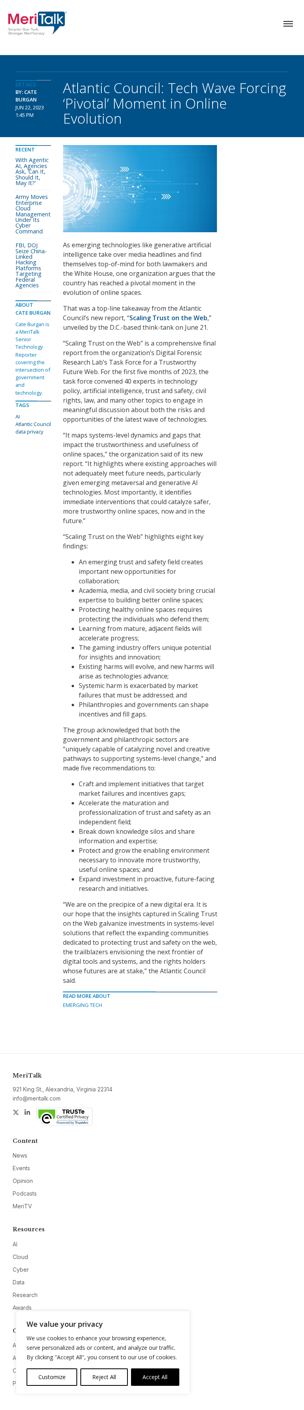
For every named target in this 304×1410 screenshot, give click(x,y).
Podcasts (25, 1193)
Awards (22, 1307)
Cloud (20, 1256)
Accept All (154, 1377)
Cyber (21, 1269)
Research (25, 1295)
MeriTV (22, 1206)
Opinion (23, 1180)
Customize (52, 1377)
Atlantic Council (33, 424)
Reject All (104, 1377)
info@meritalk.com (37, 1098)
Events (21, 1168)
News (20, 1155)
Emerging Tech (82, 1005)
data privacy (29, 431)
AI (17, 416)
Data (19, 1282)
